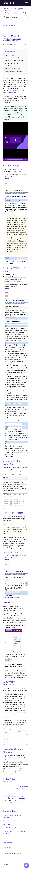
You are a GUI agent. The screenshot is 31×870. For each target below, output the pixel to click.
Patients (8, 11)
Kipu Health (6, 9)
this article (12, 93)
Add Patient (6, 824)
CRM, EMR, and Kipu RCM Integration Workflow (15, 832)
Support (13, 279)
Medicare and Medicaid (11, 63)
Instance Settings (10, 55)
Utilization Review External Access (13, 782)
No (22, 800)
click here (18, 115)
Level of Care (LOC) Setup (20, 789)
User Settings (9, 66)
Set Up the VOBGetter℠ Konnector (15, 58)
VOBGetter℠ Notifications (12, 68)
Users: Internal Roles (9, 821)
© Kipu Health (8, 864)
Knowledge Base (18, 9)
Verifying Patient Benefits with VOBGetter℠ (12, 816)
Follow (25, 45)
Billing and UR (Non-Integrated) (15, 13)
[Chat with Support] (26, 865)
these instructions (18, 725)
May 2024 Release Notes (11, 828)
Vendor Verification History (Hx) (14, 60)
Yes (22, 797)
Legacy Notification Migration (13, 71)
